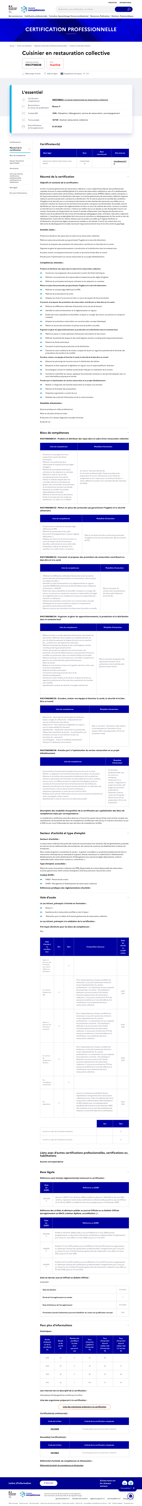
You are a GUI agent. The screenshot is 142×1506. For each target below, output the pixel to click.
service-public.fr (113, 1499)
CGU (109, 1503)
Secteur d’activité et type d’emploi (62, 833)
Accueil (12, 46)
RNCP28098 (55, 1429)
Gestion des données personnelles (50, 1503)
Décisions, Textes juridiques (122, 16)
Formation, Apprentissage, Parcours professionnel (68, 16)
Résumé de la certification (57, 177)
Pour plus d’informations (56, 1325)
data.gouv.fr (127, 1499)
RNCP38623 (55, 1453)
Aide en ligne (52, 73)
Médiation (112, 3)
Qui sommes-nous (16, 16)
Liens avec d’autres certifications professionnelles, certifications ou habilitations (84, 1154)
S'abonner (48, 1483)
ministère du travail (79, 1499)
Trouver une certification (24, 46)
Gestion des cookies (68, 1503)
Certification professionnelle (36, 16)
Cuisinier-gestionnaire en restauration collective (80, 99)
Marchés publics (34, 1503)
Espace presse (24, 1503)
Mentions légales (117, 1503)
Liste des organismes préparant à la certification (84, 1406)
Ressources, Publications (100, 16)
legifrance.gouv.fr (96, 1499)
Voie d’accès (48, 897)
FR (84, 73)
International (125, 3)
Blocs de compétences (54, 433)
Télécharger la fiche (33, 73)
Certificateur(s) (50, 144)
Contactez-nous (128, 1503)
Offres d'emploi (13, 1503)
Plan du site (79, 1503)
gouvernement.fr (62, 1499)
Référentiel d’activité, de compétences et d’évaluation (61, 1465)
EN (87, 73)
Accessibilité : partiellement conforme (95, 1503)
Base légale (47, 1172)
